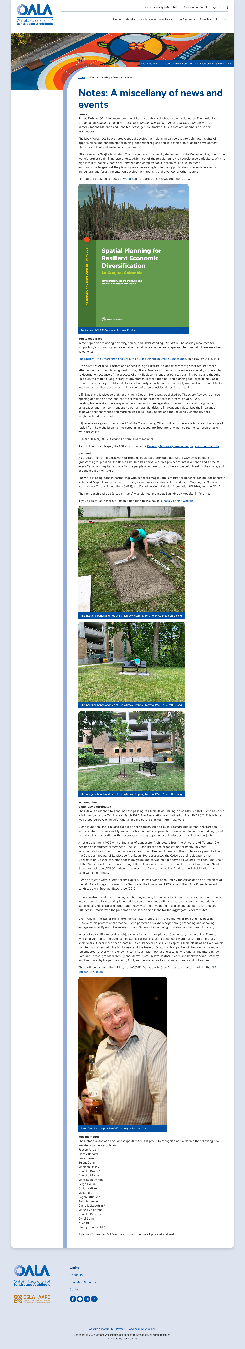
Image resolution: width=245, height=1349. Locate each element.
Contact (75, 1289)
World (127, 178)
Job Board (221, 19)
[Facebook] (73, 1299)
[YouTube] (94, 1299)
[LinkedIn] (87, 1299)
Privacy (120, 1328)
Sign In (215, 7)
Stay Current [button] (185, 19)
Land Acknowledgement (142, 1328)
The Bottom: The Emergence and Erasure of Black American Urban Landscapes (132, 358)
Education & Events (83, 1282)
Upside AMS (130, 1338)
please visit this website (177, 501)
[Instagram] (80, 1299)
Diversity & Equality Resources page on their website (183, 446)
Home (117, 19)
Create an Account (195, 7)
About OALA (78, 1275)
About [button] (129, 19)
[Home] (35, 14)
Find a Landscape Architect (160, 7)
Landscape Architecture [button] (155, 19)
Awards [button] (204, 19)
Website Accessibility (101, 1328)
